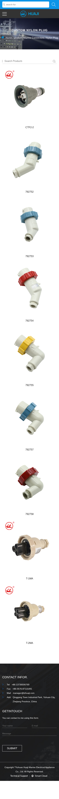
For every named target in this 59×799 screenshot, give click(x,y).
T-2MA (29, 643)
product (18, 38)
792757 (29, 449)
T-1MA (29, 578)
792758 (29, 514)
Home (9, 38)
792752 (29, 192)
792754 (29, 320)
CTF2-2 (29, 127)
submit (12, 748)
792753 (29, 256)
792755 (29, 385)
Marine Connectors (34, 38)
